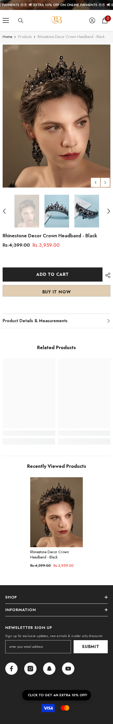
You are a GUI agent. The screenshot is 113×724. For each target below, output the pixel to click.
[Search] (21, 21)
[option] (56, 116)
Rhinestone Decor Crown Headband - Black (49, 554)
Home (7, 36)
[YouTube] (68, 668)
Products (25, 36)
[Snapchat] (49, 668)
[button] (95, 182)
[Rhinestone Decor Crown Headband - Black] (56, 512)
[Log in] (92, 20)
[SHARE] (106, 275)
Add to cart (51, 274)
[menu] (6, 20)
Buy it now (56, 292)
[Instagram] (30, 668)
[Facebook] (11, 668)
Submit (90, 647)
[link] (29, 433)
